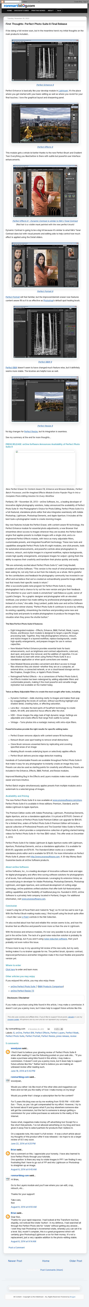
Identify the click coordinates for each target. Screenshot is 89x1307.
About (51, 10)
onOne (19, 1032)
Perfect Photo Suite (15, 1036)
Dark (59, 10)
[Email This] (55, 1029)
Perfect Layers (58, 1032)
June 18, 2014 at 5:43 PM (23, 1071)
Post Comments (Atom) (51, 1270)
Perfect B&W (11, 367)
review (73, 1036)
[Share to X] (60, 1029)
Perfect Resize (31, 431)
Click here (10, 969)
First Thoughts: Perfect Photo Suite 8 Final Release (36, 23)
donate (71, 1017)
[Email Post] (48, 1029)
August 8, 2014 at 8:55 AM (24, 1207)
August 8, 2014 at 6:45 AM (24, 1169)
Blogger (72, 1297)
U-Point (25, 917)
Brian (13, 1149)
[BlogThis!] (57, 1029)
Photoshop (48, 300)
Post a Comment (17, 1247)
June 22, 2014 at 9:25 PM (23, 1143)
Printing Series (38, 10)
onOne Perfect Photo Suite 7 (24, 986)
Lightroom (63, 91)
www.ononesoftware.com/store (67, 800)
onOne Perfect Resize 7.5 (22, 991)
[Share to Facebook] (62, 1029)
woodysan (16, 1048)
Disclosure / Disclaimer (18, 998)
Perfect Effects (42, 1032)
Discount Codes (21, 10)
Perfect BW (28, 1032)
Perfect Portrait (13, 297)
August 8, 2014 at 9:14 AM (23, 1241)
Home (9, 10)
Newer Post (15, 1260)
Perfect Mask (72, 1032)
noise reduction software (55, 939)
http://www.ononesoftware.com (45, 857)
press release (62, 1036)
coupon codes (13, 1019)
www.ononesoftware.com (33, 899)
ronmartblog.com (20, 1077)
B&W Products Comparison (50, 986)
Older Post (76, 1260)
